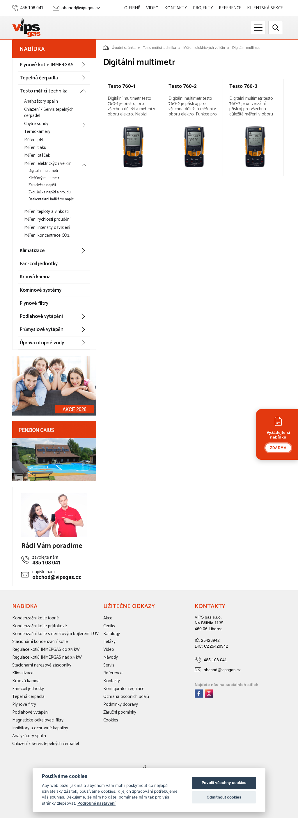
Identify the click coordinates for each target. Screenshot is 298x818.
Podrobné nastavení (96, 803)
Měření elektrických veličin (48, 163)
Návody (110, 657)
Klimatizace (32, 251)
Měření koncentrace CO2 (47, 235)
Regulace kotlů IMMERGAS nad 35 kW (47, 657)
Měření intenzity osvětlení (47, 227)
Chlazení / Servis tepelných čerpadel (49, 112)
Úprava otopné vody (42, 343)
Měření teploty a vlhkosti (46, 211)
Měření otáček (37, 155)
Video (152, 8)
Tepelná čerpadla (39, 78)
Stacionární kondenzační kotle (40, 641)
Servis (108, 665)
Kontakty (175, 8)
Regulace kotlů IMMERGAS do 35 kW (46, 649)
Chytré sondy (36, 123)
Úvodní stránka (124, 48)
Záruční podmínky (119, 712)
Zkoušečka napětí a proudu (50, 192)
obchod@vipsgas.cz (80, 8)
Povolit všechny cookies (224, 782)
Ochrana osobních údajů (126, 696)
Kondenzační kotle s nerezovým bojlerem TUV (55, 634)
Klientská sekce (265, 8)
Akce (107, 618)
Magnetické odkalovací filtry (37, 720)
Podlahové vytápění (41, 316)
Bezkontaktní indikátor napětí (51, 199)
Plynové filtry (34, 303)
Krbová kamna (35, 277)
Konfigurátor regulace (123, 689)
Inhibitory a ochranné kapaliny (40, 728)
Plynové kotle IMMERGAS (46, 65)
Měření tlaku (35, 147)
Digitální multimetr (43, 171)
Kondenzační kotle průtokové (39, 626)
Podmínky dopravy (120, 704)
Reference (230, 8)
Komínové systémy (40, 290)
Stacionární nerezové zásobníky (41, 665)
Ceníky (109, 626)
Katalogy (111, 634)
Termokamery (37, 131)
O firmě (132, 8)
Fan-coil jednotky (39, 264)
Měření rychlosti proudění (47, 219)
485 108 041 (31, 8)
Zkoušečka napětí (42, 185)
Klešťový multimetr (44, 178)
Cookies (110, 720)
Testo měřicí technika (44, 91)
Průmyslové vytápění (42, 329)
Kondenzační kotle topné (35, 618)
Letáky (109, 641)
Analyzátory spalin (41, 101)
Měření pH (33, 139)
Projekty (203, 8)
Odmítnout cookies (224, 797)
